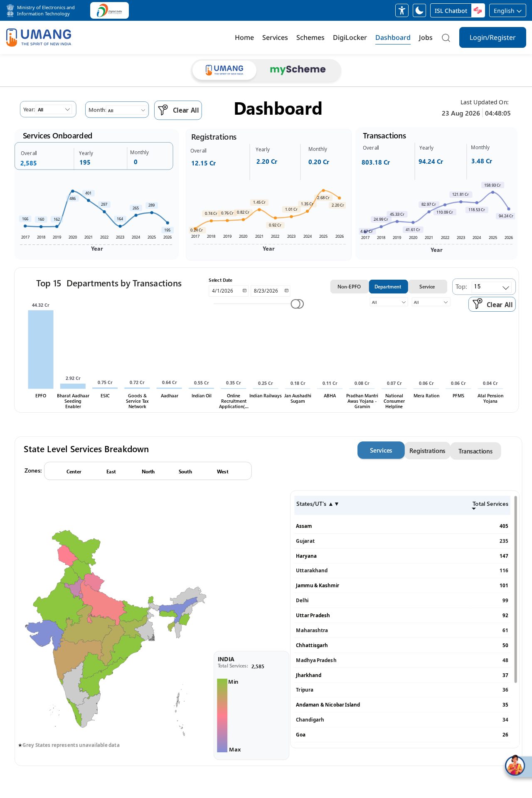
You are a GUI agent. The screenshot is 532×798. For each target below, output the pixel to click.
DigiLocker (350, 37)
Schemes (310, 37)
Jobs (426, 37)
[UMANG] (38, 37)
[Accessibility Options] (402, 10)
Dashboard (393, 37)
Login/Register (493, 37)
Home (244, 37)
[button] (45, 10)
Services (275, 37)
